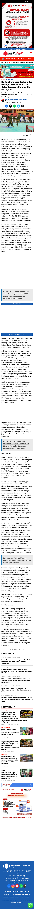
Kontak (7, 894)
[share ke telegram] (18, 107)
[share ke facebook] (7, 107)
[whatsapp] (21, 887)
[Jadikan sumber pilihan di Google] (3, 107)
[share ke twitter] (11, 107)
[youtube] (17, 887)
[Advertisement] (17, 271)
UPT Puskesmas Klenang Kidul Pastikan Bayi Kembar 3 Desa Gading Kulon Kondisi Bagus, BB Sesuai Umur (9, 774)
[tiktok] (25, 887)
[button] (24, 135)
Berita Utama (11, 59)
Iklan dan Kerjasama (20, 894)
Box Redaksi (9, 891)
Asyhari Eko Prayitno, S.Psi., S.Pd (15, 99)
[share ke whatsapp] (15, 107)
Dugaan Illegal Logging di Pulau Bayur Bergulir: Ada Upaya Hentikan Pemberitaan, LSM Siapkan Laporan (10, 745)
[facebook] (9, 887)
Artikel (29, 59)
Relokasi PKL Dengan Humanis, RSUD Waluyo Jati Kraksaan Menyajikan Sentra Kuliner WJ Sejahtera (10, 760)
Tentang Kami (22, 891)
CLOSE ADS (28, 1)
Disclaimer (25, 897)
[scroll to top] (31, 898)
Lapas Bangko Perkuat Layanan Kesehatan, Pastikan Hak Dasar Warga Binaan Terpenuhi (10, 732)
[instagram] (13, 887)
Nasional (21, 59)
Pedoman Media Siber (10, 897)
